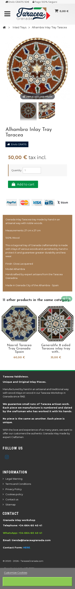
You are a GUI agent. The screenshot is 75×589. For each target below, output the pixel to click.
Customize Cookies (15, 572)
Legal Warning (13, 478)
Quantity (16, 170)
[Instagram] (7, 457)
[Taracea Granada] (33, 15)
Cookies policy (14, 494)
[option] (19, 333)
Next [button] (69, 299)
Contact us (11, 499)
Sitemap (10, 504)
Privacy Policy (13, 489)
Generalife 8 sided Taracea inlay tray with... (55, 349)
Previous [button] (64, 299)
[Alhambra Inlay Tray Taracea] (28, 111)
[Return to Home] (4, 27)
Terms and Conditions (18, 483)
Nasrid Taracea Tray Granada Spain (19, 349)
